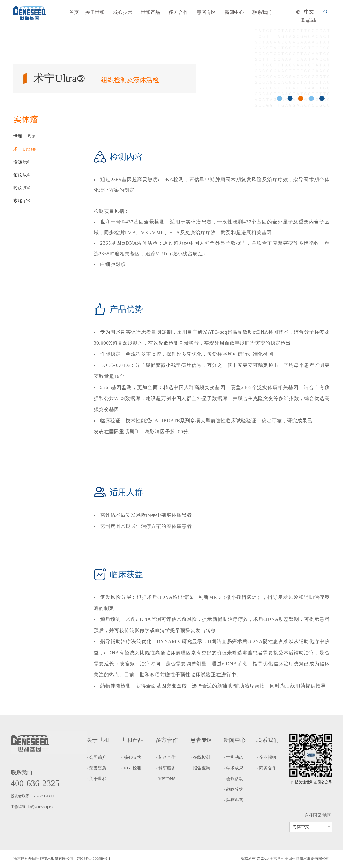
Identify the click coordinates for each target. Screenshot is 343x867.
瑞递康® (22, 162)
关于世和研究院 (104, 778)
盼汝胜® (22, 187)
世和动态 (234, 757)
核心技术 (132, 757)
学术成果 (234, 768)
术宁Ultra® (24, 149)
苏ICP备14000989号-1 (93, 859)
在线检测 (201, 757)
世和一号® (24, 136)
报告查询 (201, 768)
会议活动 (234, 778)
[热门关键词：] (326, 12)
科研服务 (167, 768)
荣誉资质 (97, 768)
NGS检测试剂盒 (139, 768)
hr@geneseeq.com (42, 807)
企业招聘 (267, 757)
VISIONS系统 (171, 778)
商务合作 (267, 768)
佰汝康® (22, 175)
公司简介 (97, 757)
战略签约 (234, 789)
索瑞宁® (22, 200)
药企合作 (167, 757)
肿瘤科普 (234, 800)
